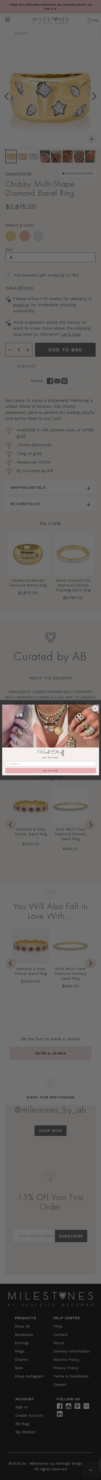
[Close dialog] (95, 708)
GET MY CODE (50, 770)
